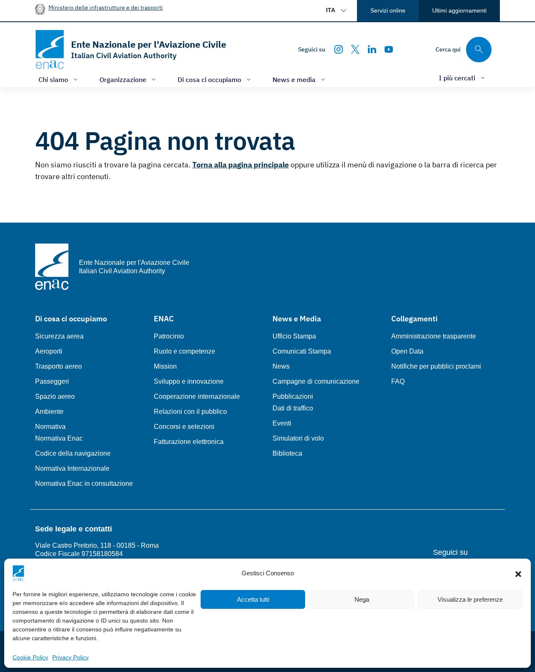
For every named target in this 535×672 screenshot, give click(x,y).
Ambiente (49, 411)
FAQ (398, 381)
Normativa (50, 426)
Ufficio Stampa (294, 336)
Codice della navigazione (73, 453)
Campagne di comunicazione (316, 381)
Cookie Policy (30, 657)
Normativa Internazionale (72, 468)
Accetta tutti (253, 599)
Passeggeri (52, 381)
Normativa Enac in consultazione (84, 483)
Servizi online (387, 10)
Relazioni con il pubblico (190, 411)
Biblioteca (287, 453)
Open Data (407, 351)
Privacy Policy (70, 657)
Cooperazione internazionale (197, 396)
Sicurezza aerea (59, 336)
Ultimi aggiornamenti (459, 10)
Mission (165, 366)
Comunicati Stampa (302, 351)
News (281, 366)
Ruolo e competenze (184, 351)
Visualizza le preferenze (470, 599)
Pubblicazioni (293, 396)
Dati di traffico (293, 408)
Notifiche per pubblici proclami (436, 366)
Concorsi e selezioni (184, 426)
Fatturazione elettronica (189, 441)
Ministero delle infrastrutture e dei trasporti (105, 7)
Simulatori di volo (298, 438)
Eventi (282, 423)
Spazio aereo (55, 396)
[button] (518, 573)
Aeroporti (48, 351)
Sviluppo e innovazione (189, 381)
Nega (361, 599)
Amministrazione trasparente (433, 336)
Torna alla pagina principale (240, 164)
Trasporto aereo (58, 366)
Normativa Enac (59, 438)
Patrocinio (169, 336)
